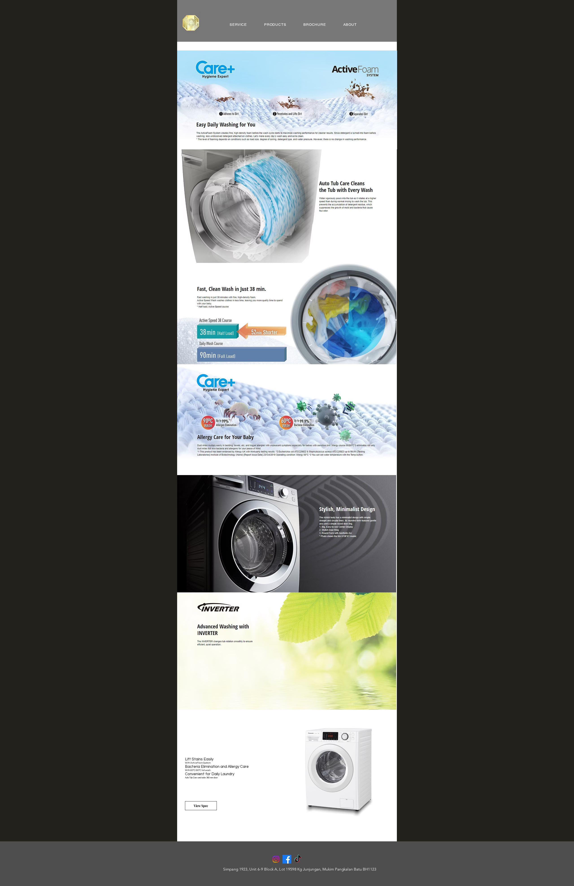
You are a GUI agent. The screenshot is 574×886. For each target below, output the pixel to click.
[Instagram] (276, 859)
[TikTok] (298, 859)
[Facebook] (287, 859)
